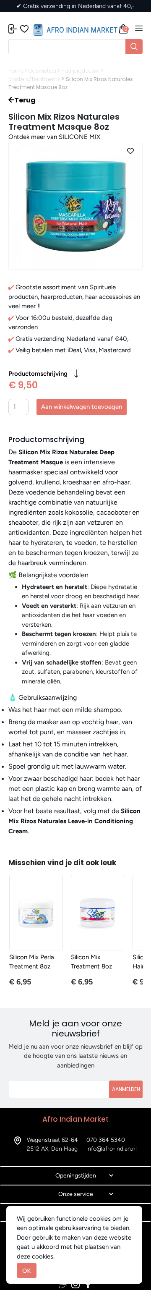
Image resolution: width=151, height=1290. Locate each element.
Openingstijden (75, 1175)
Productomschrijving (38, 373)
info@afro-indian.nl (111, 1148)
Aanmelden (126, 1089)
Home (15, 70)
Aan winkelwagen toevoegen (81, 407)
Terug (25, 100)
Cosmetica (42, 70)
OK (26, 1270)
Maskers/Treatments (34, 79)
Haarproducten (80, 70)
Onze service (75, 1194)
